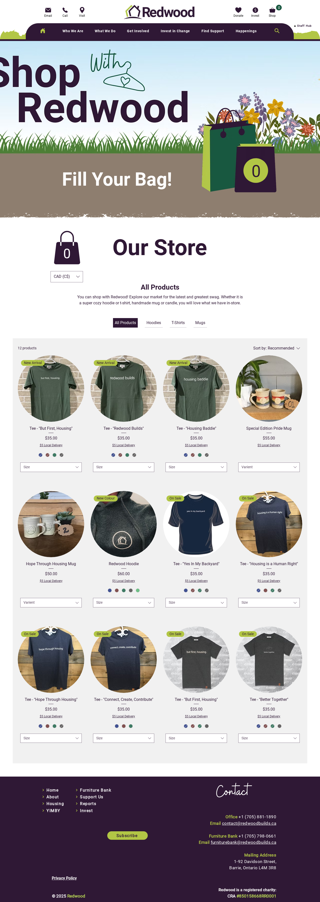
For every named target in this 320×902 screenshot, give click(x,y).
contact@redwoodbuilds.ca (249, 823)
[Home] (43, 30)
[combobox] (51, 467)
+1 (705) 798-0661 (257, 836)
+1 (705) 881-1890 (257, 816)
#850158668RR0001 (256, 896)
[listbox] (66, 276)
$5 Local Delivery (51, 445)
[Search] (277, 30)
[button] (238, 11)
